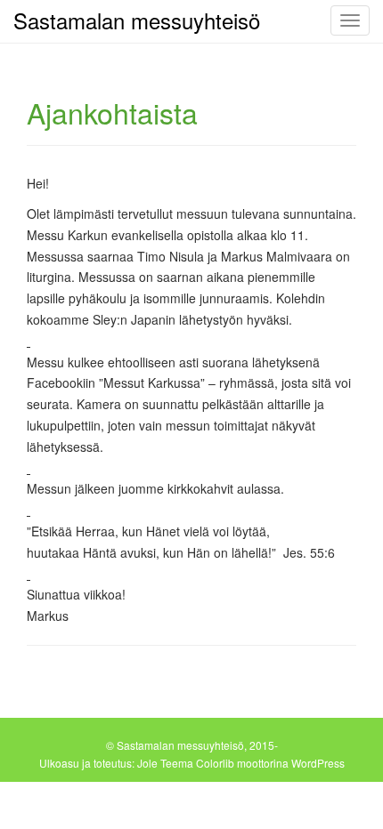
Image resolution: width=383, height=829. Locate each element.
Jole (147, 762)
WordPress (318, 762)
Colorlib (215, 762)
